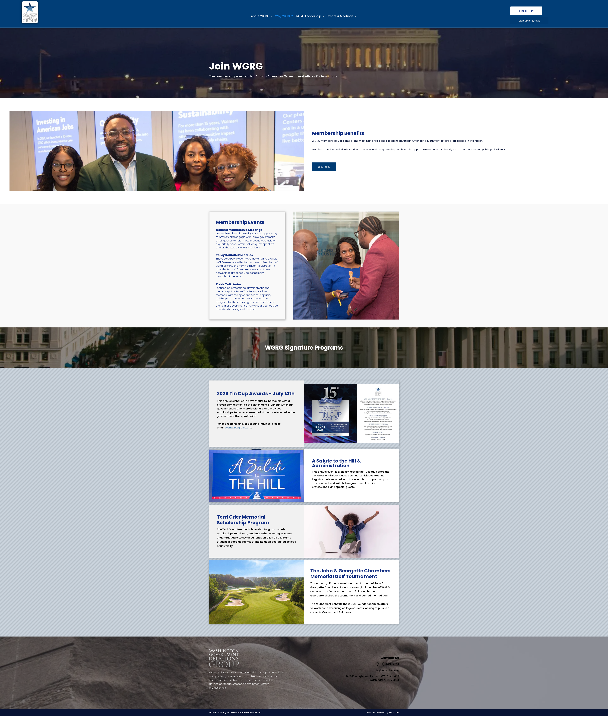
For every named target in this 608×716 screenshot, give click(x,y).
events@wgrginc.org (238, 427)
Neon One (394, 712)
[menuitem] (262, 16)
